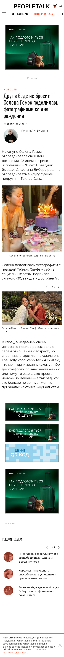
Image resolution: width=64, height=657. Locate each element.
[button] (58, 287)
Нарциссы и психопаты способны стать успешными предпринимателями (37, 574)
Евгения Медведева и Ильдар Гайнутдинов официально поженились (39, 591)
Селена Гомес (30, 152)
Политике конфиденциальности (24, 651)
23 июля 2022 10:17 (15, 123)
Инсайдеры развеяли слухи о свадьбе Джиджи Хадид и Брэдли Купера (38, 557)
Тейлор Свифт (32, 179)
